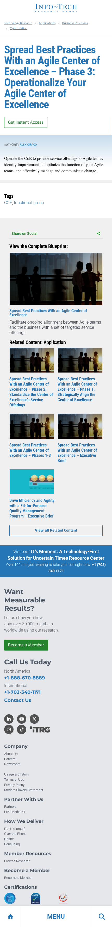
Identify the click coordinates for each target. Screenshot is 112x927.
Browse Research (17, 861)
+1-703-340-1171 (22, 692)
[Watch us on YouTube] (21, 719)
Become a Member (26, 645)
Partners (10, 807)
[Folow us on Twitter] (34, 719)
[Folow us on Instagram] (9, 729)
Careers (10, 759)
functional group (29, 202)
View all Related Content (56, 530)
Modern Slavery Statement (23, 790)
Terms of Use (14, 779)
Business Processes (75, 23)
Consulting (12, 844)
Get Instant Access (25, 122)
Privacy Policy (14, 785)
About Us (11, 754)
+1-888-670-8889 (24, 678)
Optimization (18, 28)
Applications (47, 23)
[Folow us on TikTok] (21, 729)
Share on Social (24, 233)
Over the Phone (15, 834)
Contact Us (17, 700)
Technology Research (18, 23)
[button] (56, 916)
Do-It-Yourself (14, 829)
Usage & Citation (16, 774)
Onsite (9, 839)
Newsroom (12, 764)
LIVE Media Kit (14, 812)
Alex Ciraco (28, 144)
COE (8, 202)
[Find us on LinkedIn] (9, 719)
